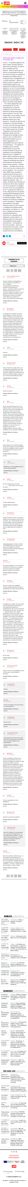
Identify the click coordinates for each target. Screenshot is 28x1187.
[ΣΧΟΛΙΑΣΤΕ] (21, 236)
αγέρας (9, 479)
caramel (9, 497)
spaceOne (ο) (10, 512)
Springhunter (10, 650)
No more (5, 560)
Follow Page (22, 243)
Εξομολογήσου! (8, 42)
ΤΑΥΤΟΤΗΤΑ (14, 1156)
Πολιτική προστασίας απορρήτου (17, 1180)
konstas (9, 386)
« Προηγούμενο (7, 49)
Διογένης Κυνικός (11, 363)
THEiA (8, 347)
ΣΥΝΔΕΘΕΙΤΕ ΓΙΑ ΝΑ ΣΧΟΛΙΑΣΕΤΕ (14, 260)
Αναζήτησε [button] (16, 42)
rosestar (9, 795)
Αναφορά (5, 300)
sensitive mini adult (12, 665)
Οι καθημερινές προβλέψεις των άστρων (5, 32)
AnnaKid (9, 599)
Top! (22, 42)
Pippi (8, 401)
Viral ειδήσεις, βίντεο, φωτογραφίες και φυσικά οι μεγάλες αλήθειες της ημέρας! (23, 34)
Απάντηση (5, 302)
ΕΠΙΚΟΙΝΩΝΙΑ (14, 1157)
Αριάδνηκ (9, 580)
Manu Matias (10, 308)
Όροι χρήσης (5, 1180)
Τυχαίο (15, 49)
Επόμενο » (22, 49)
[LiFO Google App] (8, 1172)
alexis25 (6, 700)
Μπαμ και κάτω (11, 812)
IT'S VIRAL (23, 28)
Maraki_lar (9, 753)
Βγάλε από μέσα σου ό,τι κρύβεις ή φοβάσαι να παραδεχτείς (14, 32)
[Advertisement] (14, 897)
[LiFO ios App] (19, 1172)
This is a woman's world (13, 276)
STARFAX (4, 28)
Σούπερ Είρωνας (11, 539)
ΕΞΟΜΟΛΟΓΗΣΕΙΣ (5, 6)
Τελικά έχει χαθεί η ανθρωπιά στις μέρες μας (13, 59)
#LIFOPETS (19, 6)
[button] (2, 3)
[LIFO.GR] (6, 3)
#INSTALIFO (12, 6)
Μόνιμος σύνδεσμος (12, 300)
